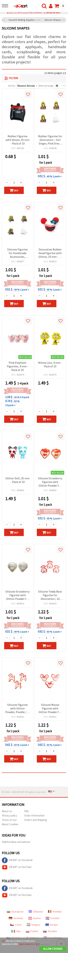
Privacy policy (9, 815)
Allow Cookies (53, 948)
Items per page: (46, 85)
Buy (16, 190)
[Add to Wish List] (28, 94)
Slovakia (52, 931)
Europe (54, 924)
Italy (18, 931)
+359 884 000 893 (52, 13)
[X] (3, 940)
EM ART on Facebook (21, 860)
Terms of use (9, 820)
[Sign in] (51, 6)
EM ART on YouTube (20, 867)
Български (17, 911)
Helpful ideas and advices (16, 842)
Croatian (54, 918)
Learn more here (27, 944)
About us (7, 811)
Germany (18, 918)
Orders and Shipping (35, 820)
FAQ (26, 811)
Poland (34, 931)
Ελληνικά (38, 911)
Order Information (34, 815)
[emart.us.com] (18, 6)
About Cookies (10, 824)
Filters (13, 78)
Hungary (35, 924)
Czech (18, 924)
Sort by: (11, 85)
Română (57, 911)
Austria (37, 918)
